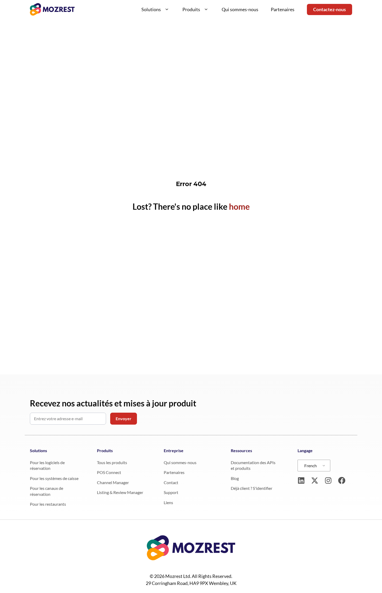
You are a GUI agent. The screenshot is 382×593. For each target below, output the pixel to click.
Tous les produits (112, 462)
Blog (235, 478)
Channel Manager (113, 482)
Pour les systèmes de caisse (54, 478)
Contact (171, 482)
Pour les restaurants (48, 504)
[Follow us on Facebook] (341, 480)
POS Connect (109, 472)
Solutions (151, 9)
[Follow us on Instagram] (328, 480)
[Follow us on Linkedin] (301, 480)
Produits (191, 9)
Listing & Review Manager (120, 492)
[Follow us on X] (314, 480)
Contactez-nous (329, 9)
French (310, 465)
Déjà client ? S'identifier (251, 488)
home (239, 206)
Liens (168, 502)
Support (171, 492)
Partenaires (282, 9)
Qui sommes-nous (240, 9)
